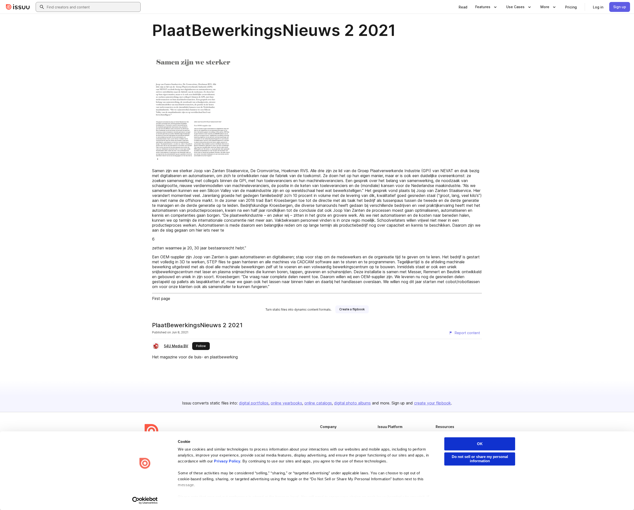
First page (161, 298)
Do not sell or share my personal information (480, 459)
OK (480, 444)
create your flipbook (432, 403)
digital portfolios (253, 403)
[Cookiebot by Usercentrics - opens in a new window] (145, 500)
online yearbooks (286, 403)
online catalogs (318, 403)
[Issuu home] (18, 7)
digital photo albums (352, 403)
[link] (463, 7)
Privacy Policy (227, 461)
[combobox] (92, 7)
